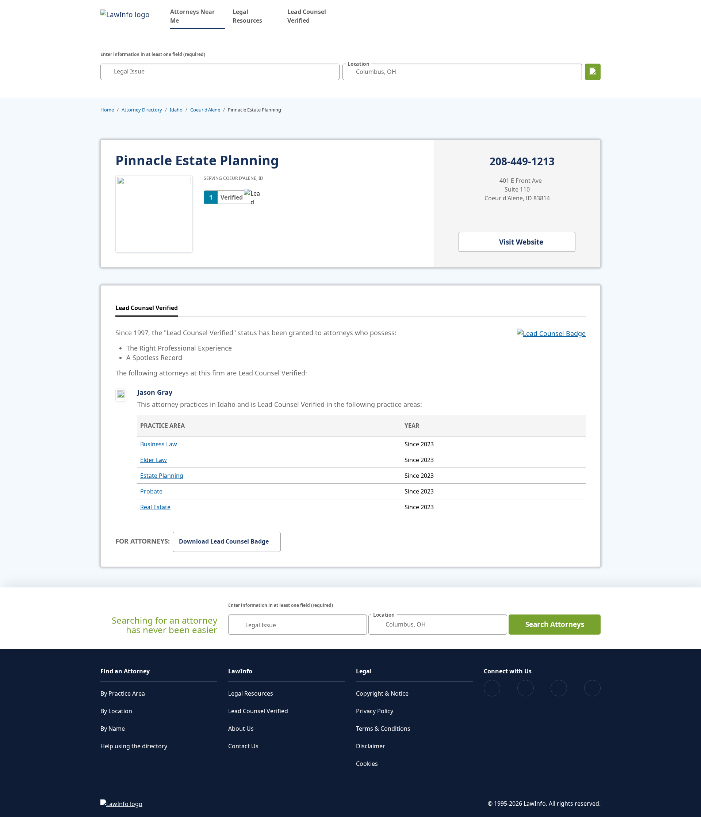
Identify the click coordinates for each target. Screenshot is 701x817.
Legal (364, 671)
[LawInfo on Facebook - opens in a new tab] (492, 688)
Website (521, 242)
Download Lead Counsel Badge (224, 541)
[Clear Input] (332, 71)
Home (107, 109)
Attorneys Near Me (197, 16)
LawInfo (240, 671)
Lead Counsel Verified (306, 16)
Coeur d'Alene (205, 109)
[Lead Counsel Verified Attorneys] (551, 353)
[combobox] (220, 72)
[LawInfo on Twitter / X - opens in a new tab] (525, 688)
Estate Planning (161, 476)
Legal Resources (247, 16)
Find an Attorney (125, 671)
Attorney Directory (142, 109)
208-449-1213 (522, 161)
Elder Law (153, 460)
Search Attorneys (554, 624)
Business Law (158, 444)
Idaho (176, 109)
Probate (151, 491)
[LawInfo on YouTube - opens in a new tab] (559, 688)
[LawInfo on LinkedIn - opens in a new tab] (592, 688)
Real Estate (155, 507)
